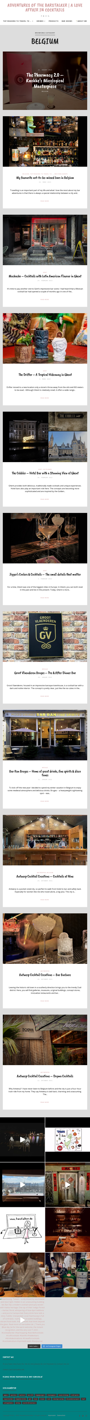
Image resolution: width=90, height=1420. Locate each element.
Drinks (40, 21)
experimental (8, 1399)
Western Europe (61, 174)
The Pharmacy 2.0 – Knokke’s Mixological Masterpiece (45, 80)
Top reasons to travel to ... (42, 174)
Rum (48, 1399)
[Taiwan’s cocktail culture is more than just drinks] (22, 1139)
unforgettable (8, 1403)
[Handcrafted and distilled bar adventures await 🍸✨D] (22, 1230)
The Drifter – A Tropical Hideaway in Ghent (45, 374)
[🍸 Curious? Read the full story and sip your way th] (67, 1139)
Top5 (83, 1399)
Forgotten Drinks (21, 1399)
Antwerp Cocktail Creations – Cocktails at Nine (45, 876)
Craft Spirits (74, 1395)
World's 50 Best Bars (29, 1403)
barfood (22, 1395)
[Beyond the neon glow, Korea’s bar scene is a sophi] (22, 1184)
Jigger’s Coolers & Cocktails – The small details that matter (45, 574)
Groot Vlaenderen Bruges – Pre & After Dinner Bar (45, 672)
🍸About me (81, 21)
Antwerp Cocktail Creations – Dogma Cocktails (45, 1076)
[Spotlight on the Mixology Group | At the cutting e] (67, 1275)
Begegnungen (40, 1395)
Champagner (52, 1395)
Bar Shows (67, 21)
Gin (30, 1399)
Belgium (45, 91)
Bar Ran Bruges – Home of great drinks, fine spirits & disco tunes (45, 773)
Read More (45, 201)
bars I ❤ (30, 1395)
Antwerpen (41, 872)
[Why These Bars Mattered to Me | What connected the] (67, 1230)
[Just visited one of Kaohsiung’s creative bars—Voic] (67, 1184)
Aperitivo (13, 1395)
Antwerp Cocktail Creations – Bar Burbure (45, 974)
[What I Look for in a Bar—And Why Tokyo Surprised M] (22, 1275)
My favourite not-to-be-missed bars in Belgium (45, 177)
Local (35, 1399)
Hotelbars (47, 469)
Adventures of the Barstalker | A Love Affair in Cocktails (45, 7)
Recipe (42, 1399)
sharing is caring (58, 1399)
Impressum (51, 1415)
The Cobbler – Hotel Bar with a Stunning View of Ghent (45, 473)
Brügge (45, 669)
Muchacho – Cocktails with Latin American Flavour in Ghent (45, 276)
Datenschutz (60, 1415)
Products (53, 21)
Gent (45, 272)
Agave (6, 1395)
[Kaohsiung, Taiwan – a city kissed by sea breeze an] (22, 1320)
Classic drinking (63, 1395)
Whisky (18, 1403)
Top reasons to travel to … (17, 21)
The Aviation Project (73, 1399)
